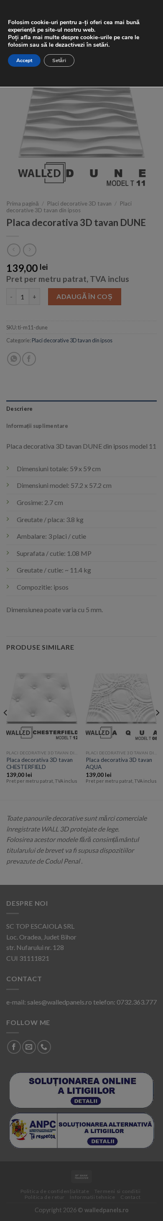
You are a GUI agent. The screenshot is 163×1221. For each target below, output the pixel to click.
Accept (24, 60)
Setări (59, 60)
